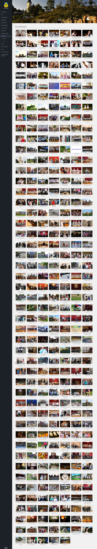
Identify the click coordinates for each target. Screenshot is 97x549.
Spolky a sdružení (4, 46)
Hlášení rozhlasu (4, 17)
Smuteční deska (4, 22)
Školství (2, 44)
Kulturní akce (4, 38)
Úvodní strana (3, 12)
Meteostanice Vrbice (4, 33)
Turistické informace (5, 52)
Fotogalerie (3, 36)
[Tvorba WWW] (6, 547)
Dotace (2, 49)
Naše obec (4, 41)
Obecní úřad (3, 30)
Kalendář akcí (3, 20)
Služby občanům (4, 28)
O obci (2, 14)
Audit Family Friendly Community (4, 55)
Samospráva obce (4, 25)
